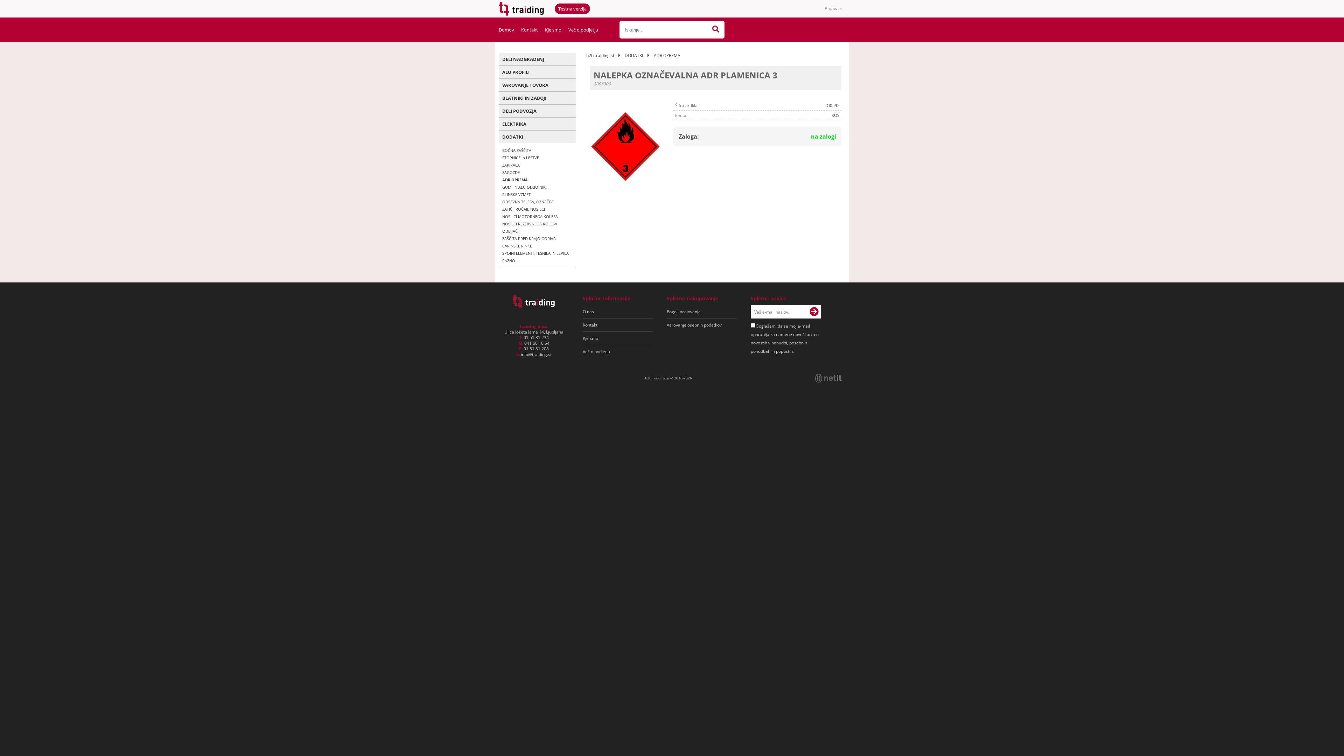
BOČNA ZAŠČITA (516, 150)
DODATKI (512, 137)
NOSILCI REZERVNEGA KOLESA (529, 223)
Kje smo (553, 30)
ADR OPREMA (515, 179)
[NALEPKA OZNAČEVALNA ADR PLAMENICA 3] (625, 146)
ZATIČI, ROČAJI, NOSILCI (523, 209)
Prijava (833, 8)
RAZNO (508, 260)
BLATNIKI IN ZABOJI (524, 98)
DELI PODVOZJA (519, 111)
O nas (588, 312)
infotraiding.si (536, 354)
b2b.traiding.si (600, 55)
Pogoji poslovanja (684, 312)
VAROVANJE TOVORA (525, 85)
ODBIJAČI (510, 231)
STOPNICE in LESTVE (520, 157)
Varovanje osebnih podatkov (694, 325)
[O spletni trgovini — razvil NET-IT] (828, 378)
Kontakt (529, 30)
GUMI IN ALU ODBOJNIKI (524, 187)
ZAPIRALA (511, 165)
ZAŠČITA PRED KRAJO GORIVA (529, 238)
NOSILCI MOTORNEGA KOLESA (530, 216)
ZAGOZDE (511, 172)
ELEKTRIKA (514, 124)
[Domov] (534, 306)
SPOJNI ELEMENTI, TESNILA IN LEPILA (535, 253)
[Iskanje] (715, 29)
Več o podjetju (583, 30)
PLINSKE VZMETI (517, 194)
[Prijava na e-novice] (814, 311)
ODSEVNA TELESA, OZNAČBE (528, 201)
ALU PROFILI (516, 72)
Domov (506, 30)
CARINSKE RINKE (517, 245)
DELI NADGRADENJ (523, 59)
